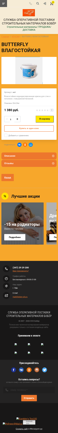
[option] (29, 70)
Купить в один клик (29, 128)
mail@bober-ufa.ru (20, 297)
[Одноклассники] (25, 145)
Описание (9, 156)
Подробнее (15, 237)
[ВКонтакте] (19, 145)
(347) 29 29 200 (21, 267)
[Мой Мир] (31, 145)
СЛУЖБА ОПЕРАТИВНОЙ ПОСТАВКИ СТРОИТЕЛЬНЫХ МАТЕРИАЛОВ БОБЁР (29, 21)
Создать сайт (22, 429)
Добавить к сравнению (18, 135)
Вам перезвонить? (21, 271)
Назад (7, 177)
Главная (5, 36)
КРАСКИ (16, 36)
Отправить (29, 398)
